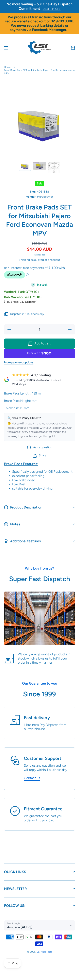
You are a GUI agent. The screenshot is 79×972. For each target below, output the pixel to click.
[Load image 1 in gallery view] (25, 166)
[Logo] (39, 48)
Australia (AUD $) (19, 927)
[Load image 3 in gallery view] (54, 167)
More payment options (18, 362)
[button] (73, 48)
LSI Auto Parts (44, 951)
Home (7, 67)
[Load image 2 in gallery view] (39, 166)
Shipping (24, 260)
